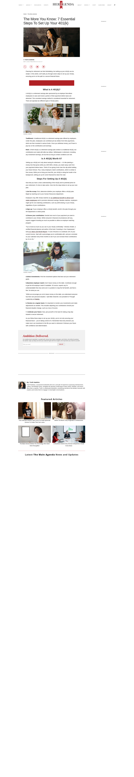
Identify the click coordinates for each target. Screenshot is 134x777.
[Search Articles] (115, 5)
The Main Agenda (32, 14)
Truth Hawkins (29, 59)
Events (46, 5)
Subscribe (101, 5)
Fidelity (37, 299)
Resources (37, 5)
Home (24, 14)
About (80, 5)
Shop (94, 5)
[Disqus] (51, 628)
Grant (109, 5)
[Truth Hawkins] (22, 387)
